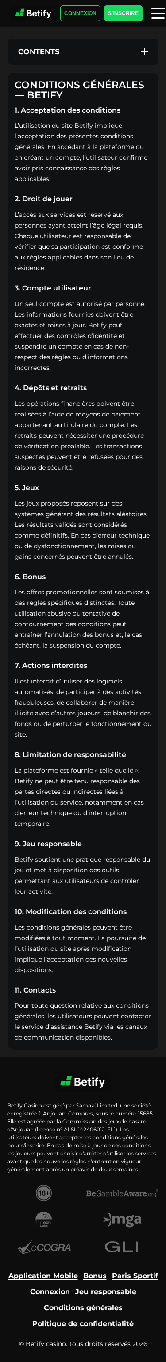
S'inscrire (123, 13)
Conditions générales (83, 1307)
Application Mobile (43, 1276)
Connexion (80, 13)
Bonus (95, 1276)
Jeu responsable (105, 1291)
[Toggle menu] (158, 13)
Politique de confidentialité (83, 1323)
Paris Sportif (135, 1276)
